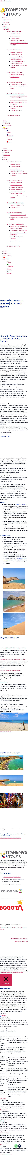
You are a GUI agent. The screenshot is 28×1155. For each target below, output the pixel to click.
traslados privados (21, 504)
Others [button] (2, 1145)
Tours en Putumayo (15, 110)
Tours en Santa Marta (16, 57)
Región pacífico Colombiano (15, 72)
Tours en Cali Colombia (17, 74)
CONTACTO (7, 123)
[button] (14, 648)
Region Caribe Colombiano (14, 50)
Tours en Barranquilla (16, 59)
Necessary (5, 1017)
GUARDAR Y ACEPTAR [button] (6, 1154)
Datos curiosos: (4, 682)
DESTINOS (6, 29)
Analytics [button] (2, 1121)
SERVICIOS (6, 22)
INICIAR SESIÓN (7, 125)
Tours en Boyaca (15, 38)
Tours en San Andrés (16, 54)
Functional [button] (3, 1098)
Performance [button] (3, 1110)
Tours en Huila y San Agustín (18, 84)
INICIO (5, 17)
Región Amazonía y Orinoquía (15, 94)
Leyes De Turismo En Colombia (19, 938)
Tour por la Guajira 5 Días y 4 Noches (14, 773)
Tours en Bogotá (15, 34)
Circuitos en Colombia (13, 115)
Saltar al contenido (5, 1)
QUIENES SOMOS (8, 20)
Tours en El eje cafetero (17, 40)
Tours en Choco (14, 77)
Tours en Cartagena (16, 52)
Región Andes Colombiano (14, 31)
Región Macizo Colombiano (14, 82)
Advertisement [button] (4, 1132)
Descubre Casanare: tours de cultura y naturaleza (18, 97)
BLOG (5, 121)
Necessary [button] (3, 1015)
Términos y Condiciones (21, 941)
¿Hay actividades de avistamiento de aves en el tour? (13, 648)
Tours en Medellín (15, 36)
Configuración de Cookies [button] (7, 972)
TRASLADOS (7, 24)
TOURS (5, 27)
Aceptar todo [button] (19, 972)
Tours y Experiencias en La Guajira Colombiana (17, 62)
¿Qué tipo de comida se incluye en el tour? (10, 670)
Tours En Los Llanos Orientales (18, 100)
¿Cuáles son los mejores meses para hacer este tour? (13, 659)
